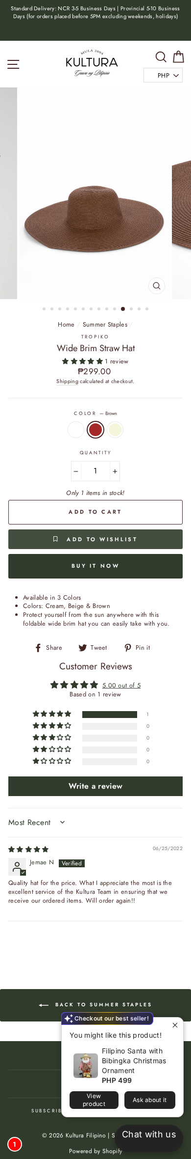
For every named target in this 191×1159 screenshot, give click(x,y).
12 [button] (132, 309)
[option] (95, 13)
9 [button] (107, 309)
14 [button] (147, 309)
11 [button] (123, 309)
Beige (115, 430)
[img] (28, 849)
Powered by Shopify (95, 1151)
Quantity (96, 453)
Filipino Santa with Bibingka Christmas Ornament (134, 1061)
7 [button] (92, 309)
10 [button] (115, 309)
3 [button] (60, 309)
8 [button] (99, 309)
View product (94, 1099)
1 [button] (45, 309)
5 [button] (76, 309)
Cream (76, 430)
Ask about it (150, 1100)
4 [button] (68, 309)
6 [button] (84, 309)
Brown (95, 430)
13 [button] (140, 309)
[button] (83, 361)
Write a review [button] (95, 786)
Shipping (67, 381)
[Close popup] (174, 1026)
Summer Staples (105, 324)
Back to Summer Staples (102, 1004)
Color (95, 414)
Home (66, 324)
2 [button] (52, 309)
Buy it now (95, 566)
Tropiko (95, 336)
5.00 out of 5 (121, 685)
